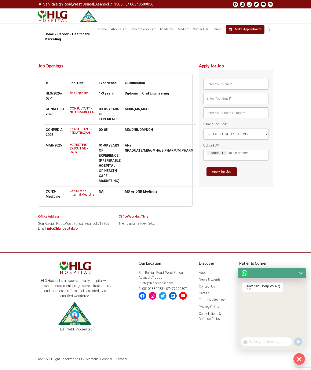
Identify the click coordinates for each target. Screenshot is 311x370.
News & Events (210, 279)
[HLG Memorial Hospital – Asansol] (67, 16)
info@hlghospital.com (64, 228)
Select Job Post (215, 124)
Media (182, 29)
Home (102, 29)
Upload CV (211, 145)
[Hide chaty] (299, 359)
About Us (117, 29)
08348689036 (141, 4)
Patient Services (142, 29)
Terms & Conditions (213, 300)
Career (217, 29)
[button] (268, 29)
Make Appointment (247, 29)
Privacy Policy (209, 307)
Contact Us (200, 29)
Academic (167, 29)
